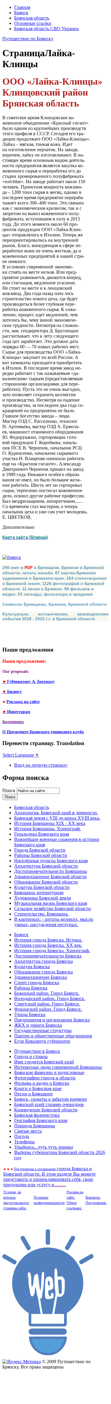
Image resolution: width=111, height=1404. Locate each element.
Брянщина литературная (38, 892)
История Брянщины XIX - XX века (49, 823)
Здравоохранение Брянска (40, 977)
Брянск (21, 12)
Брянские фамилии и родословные (49, 1072)
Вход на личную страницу (40, 765)
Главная (22, 7)
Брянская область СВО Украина (46, 28)
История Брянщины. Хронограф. (47, 828)
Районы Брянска (30, 987)
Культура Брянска (32, 966)
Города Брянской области (39, 849)
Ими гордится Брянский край (44, 1061)
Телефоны (24, 1141)
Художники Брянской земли (42, 897)
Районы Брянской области (40, 855)
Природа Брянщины (34, 1125)
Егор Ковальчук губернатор (42, 1041)
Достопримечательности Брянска (47, 955)
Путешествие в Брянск (37, 1051)
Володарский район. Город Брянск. (49, 998)
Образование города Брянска (43, 971)
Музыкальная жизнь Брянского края (50, 903)
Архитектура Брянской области (46, 865)
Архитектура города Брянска (43, 961)
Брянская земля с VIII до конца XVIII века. (57, 818)
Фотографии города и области (44, 1077)
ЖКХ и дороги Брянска (38, 1025)
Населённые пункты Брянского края (51, 860)
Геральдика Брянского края (41, 833)
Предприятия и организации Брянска (52, 1019)
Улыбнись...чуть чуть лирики (43, 1147)
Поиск (9, 790)
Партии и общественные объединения (53, 1035)
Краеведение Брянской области (46, 1109)
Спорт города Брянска (36, 982)
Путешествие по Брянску (27, 38)
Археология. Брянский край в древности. (56, 812)
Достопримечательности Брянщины (50, 871)
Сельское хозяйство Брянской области (52, 908)
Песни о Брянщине (33, 1093)
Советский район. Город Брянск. (47, 1003)
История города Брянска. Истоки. (48, 939)
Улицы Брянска (29, 1014)
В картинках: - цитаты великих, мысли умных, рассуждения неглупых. (53, 922)
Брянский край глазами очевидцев (49, 1104)
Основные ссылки (32, 23)
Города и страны (31, 1056)
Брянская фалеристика (36, 1115)
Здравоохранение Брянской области (50, 876)
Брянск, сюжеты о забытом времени (50, 1099)
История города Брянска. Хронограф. (52, 950)
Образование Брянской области (46, 881)
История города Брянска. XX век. (48, 945)
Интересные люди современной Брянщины (58, 1067)
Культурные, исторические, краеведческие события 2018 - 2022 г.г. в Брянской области (55, 616)
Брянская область (31, 17)
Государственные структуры (43, 1030)
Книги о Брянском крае (38, 1088)
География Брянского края (40, 1120)
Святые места (28, 1131)
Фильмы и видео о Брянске (41, 1083)
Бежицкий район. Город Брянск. (46, 993)
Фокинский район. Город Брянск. (48, 1009)
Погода (21, 1136)
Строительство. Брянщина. (41, 913)
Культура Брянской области (42, 887)
